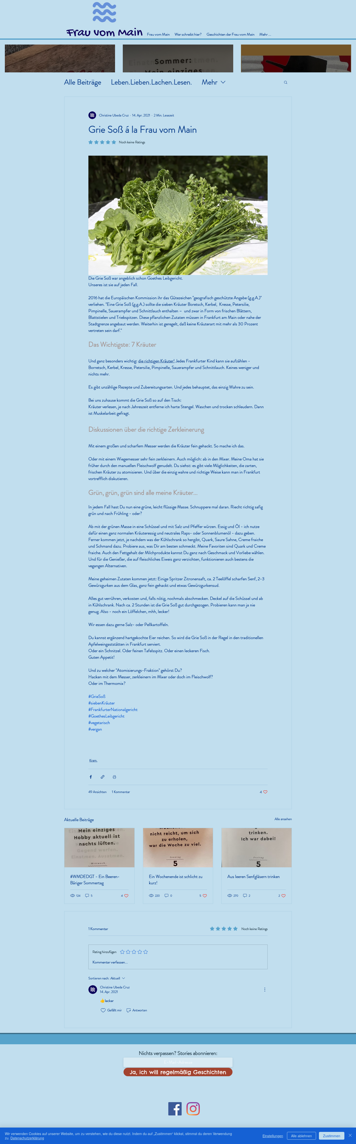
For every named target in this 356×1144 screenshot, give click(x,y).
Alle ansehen (283, 818)
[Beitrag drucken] (114, 777)
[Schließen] (350, 1135)
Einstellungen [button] (273, 1135)
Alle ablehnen (301, 1135)
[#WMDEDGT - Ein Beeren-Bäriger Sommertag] (99, 847)
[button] (285, 82)
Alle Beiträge (82, 82)
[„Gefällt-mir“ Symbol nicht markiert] (103, 1010)
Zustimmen (331, 1135)
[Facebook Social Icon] (175, 1108)
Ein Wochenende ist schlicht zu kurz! (175, 879)
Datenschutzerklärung (27, 1138)
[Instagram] (193, 1108)
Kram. (93, 760)
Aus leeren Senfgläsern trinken (253, 876)
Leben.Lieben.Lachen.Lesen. (151, 82)
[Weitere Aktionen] (265, 989)
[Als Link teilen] (102, 777)
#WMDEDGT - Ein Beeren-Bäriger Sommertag (95, 879)
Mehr (209, 82)
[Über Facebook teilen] (90, 777)
